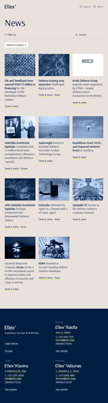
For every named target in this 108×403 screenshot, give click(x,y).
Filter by (12, 34)
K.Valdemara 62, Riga (15, 371)
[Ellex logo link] (10, 7)
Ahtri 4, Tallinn (63, 332)
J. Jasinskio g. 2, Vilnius (67, 371)
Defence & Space (15, 45)
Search (86, 6)
